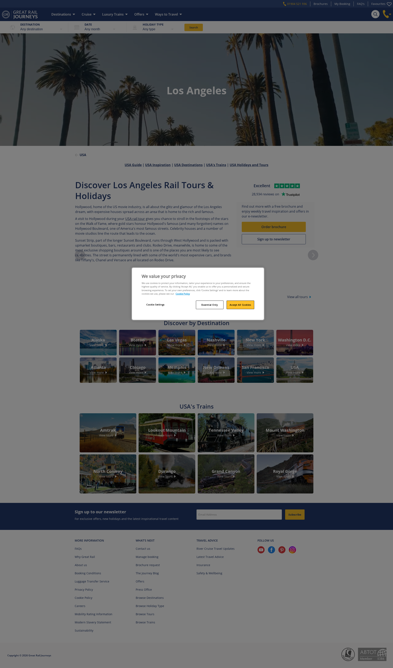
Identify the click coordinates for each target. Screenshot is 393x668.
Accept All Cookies (240, 304)
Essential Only (209, 304)
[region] (197, 293)
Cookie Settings (155, 304)
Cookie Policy (183, 293)
